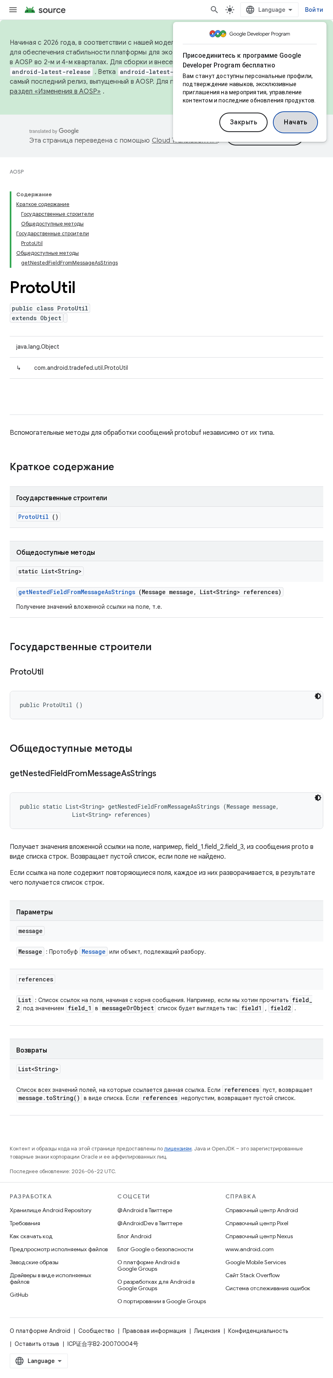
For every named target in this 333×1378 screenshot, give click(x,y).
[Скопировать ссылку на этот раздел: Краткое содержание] (125, 468)
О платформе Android (40, 1331)
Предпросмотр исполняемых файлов (59, 1249)
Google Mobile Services (255, 1262)
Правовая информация (154, 1331)
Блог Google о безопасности (155, 1249)
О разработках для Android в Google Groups (156, 1285)
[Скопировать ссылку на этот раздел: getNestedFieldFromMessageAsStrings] (166, 774)
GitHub (19, 1294)
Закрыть (243, 122)
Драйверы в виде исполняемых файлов (50, 1278)
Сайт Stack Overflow (252, 1275)
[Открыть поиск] (214, 10)
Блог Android (134, 1236)
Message (94, 951)
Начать (295, 122)
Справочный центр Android (261, 1210)
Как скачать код (31, 1236)
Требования (25, 1223)
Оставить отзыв (37, 1344)
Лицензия (207, 1331)
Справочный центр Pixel (256, 1223)
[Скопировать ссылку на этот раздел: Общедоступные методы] (143, 749)
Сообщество (96, 1331)
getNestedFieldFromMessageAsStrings (76, 592)
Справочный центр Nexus (259, 1236)
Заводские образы (34, 1262)
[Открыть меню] (13, 10)
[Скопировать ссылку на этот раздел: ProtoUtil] (53, 672)
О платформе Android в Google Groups (148, 1265)
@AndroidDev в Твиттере (149, 1223)
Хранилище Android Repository (50, 1210)
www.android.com (249, 1249)
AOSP (17, 171)
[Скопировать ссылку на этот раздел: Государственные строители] (159, 648)
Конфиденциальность (258, 1331)
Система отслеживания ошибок (267, 1288)
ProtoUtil (33, 517)
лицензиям (178, 1148)
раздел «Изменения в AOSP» (55, 91)
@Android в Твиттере (144, 1210)
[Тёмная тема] (318, 696)
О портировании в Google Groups (161, 1301)
